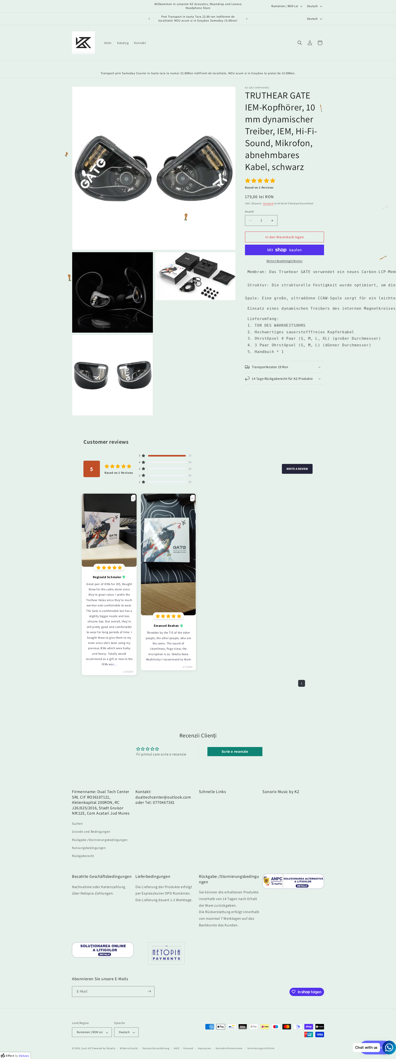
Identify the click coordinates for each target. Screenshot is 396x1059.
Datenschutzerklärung (156, 1048)
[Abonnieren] (149, 991)
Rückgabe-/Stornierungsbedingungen (100, 839)
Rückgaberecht (83, 856)
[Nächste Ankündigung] (247, 18)
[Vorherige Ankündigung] (149, 18)
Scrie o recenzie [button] (235, 751)
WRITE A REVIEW (297, 469)
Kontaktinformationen (229, 1048)
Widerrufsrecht (129, 1048)
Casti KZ (86, 1048)
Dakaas (24, 1056)
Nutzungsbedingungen (89, 848)
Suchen (77, 823)
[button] (300, 43)
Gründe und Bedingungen (91, 831)
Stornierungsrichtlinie (260, 1048)
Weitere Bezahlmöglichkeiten (285, 261)
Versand (268, 203)
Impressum (204, 1048)
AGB (176, 1048)
